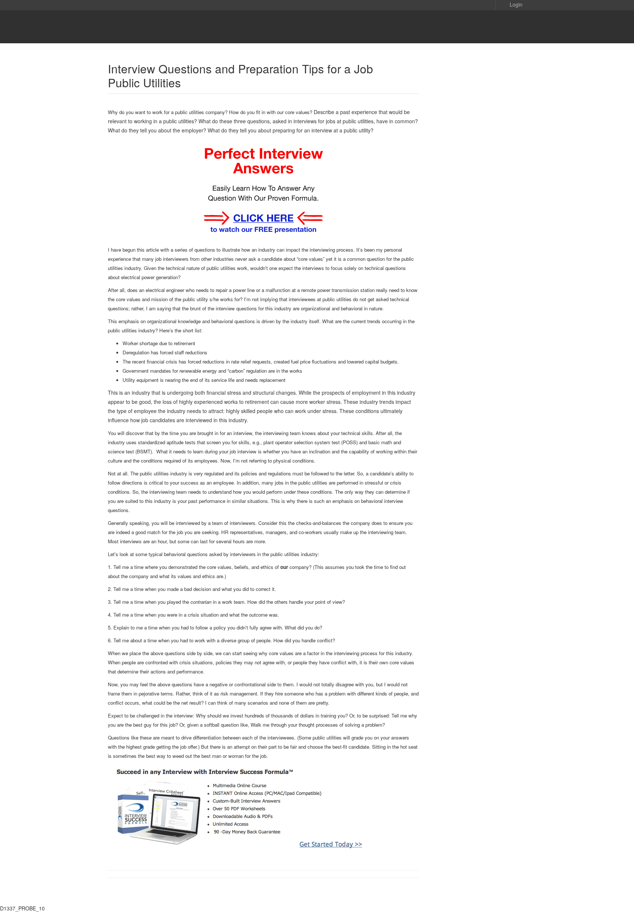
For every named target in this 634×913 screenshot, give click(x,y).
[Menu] (511, 26)
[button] (510, 4)
